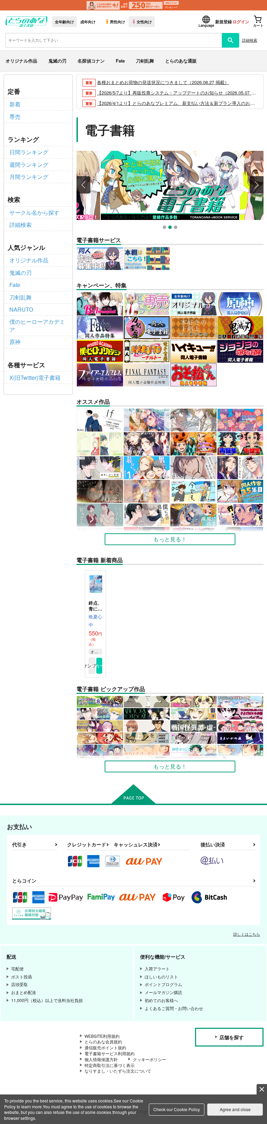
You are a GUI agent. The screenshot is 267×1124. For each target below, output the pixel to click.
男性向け (117, 21)
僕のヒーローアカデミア (37, 325)
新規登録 (223, 21)
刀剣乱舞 (145, 60)
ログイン (241, 21)
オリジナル (96, 651)
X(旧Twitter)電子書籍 (34, 377)
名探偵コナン (91, 60)
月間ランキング (28, 177)
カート (99, 665)
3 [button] (176, 228)
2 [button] (171, 228)
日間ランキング (28, 152)
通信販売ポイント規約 (105, 1047)
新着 (15, 104)
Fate (120, 60)
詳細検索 (249, 40)
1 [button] (165, 228)
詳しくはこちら (246, 934)
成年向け (88, 21)
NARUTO (21, 309)
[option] (170, 185)
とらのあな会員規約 (103, 1041)
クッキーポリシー (149, 1059)
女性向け (144, 21)
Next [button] (257, 185)
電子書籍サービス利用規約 (109, 1053)
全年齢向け (64, 21)
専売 (15, 117)
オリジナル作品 (21, 60)
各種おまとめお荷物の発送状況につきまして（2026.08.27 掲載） (163, 82)
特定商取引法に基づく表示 (109, 1065)
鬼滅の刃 (57, 60)
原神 (15, 342)
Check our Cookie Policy (176, 1109)
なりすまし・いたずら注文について (117, 1071)
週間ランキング (28, 165)
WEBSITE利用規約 (102, 1036)
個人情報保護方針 (101, 1059)
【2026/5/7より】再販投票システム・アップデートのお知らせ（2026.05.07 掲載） (181, 92)
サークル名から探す (34, 212)
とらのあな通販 (181, 60)
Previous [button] (83, 185)
